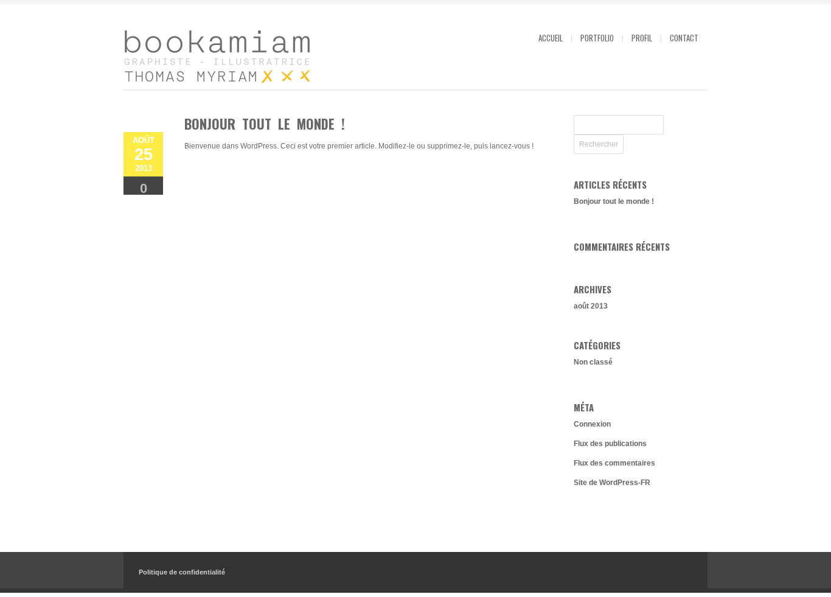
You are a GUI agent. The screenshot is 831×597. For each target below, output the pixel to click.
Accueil (550, 38)
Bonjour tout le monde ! (264, 123)
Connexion (592, 424)
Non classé (593, 362)
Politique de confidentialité (182, 572)
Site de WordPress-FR (612, 482)
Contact (684, 38)
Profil (641, 38)
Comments (144, 192)
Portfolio (597, 38)
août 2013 (591, 306)
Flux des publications (610, 443)
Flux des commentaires (614, 463)
